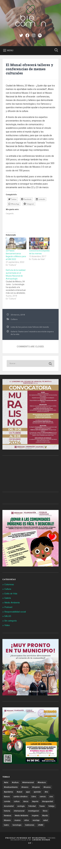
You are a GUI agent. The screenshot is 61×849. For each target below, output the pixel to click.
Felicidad (32, 806)
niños (26, 820)
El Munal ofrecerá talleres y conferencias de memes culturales (29, 69)
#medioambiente (11, 787)
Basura (7, 797)
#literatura (42, 782)
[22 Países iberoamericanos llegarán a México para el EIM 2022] (16, 243)
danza (25, 801)
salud (45, 820)
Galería (7, 598)
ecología (21, 806)
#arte (6, 782)
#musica (47, 787)
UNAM (40, 825)
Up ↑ (30, 843)
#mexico (24, 787)
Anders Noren (41, 840)
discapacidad (47, 801)
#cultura (15, 782)
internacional (19, 811)
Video (7, 625)
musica (17, 820)
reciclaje (36, 820)
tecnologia (17, 825)
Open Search (55, 50)
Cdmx (33, 797)
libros (45, 811)
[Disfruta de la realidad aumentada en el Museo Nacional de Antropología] (17, 284)
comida (7, 801)
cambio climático (20, 797)
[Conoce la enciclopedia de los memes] (39, 243)
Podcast (8, 607)
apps (28, 792)
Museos (7, 820)
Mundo (45, 816)
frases (42, 806)
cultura (16, 801)
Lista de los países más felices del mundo (30, 327)
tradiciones (29, 825)
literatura (7, 816)
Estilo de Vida (10, 593)
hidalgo (51, 806)
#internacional (28, 782)
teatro (6, 825)
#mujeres (36, 787)
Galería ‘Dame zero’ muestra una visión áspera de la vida (32, 332)
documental (9, 806)
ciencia (43, 797)
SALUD (7, 616)
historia (7, 811)
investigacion (33, 811)
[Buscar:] (30, 363)
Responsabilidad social (15, 611)
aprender (37, 792)
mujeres (35, 816)
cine (51, 797)
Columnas (9, 584)
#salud (19, 792)
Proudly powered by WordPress (25, 838)
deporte (35, 801)
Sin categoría (10, 620)
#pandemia (8, 792)
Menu (10, 50)
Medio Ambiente (12, 602)
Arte (46, 792)
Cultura (14, 319)
